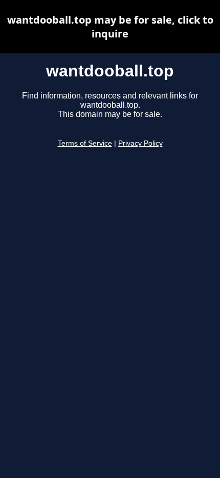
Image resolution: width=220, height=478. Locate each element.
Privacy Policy (140, 143)
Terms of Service (85, 143)
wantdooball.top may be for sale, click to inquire (110, 27)
